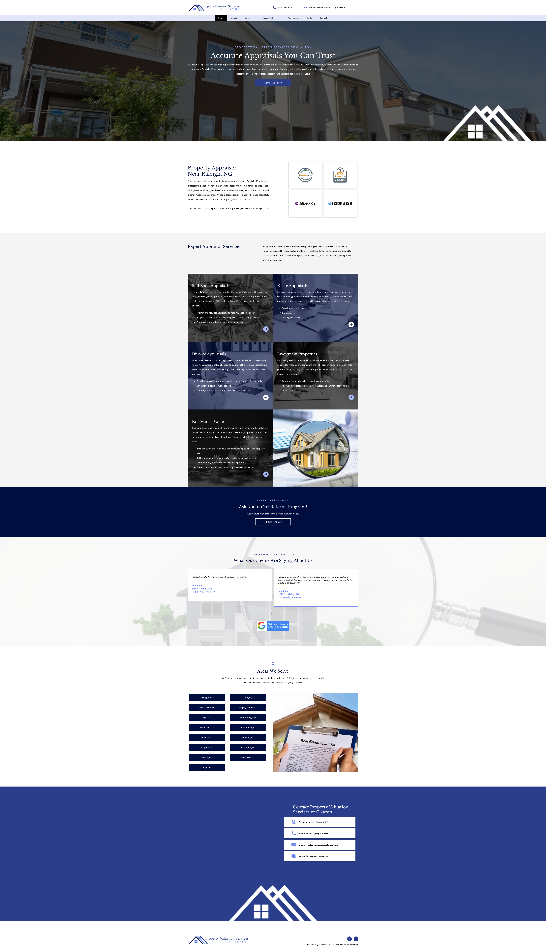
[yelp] (349, 939)
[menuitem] (221, 18)
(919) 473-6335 (295, 682)
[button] (271, 613)
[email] (356, 939)
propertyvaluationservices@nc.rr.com (318, 844)
